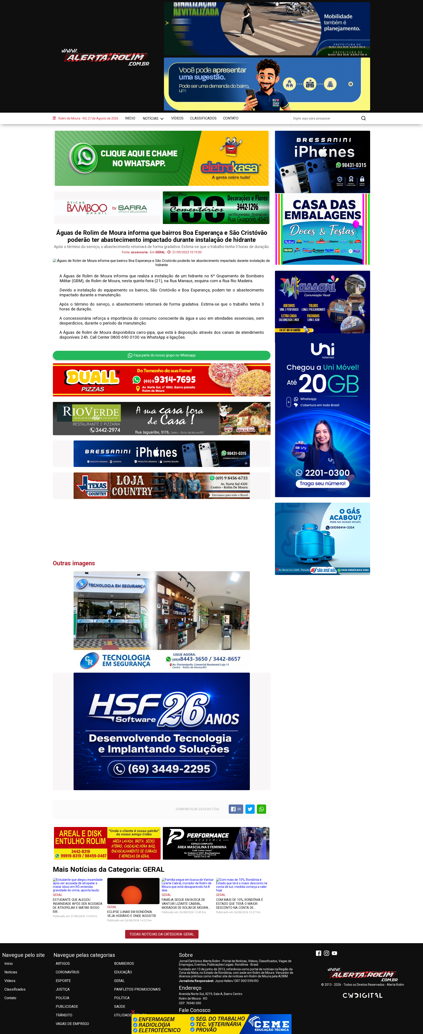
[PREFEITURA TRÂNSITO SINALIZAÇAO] (267, 28)
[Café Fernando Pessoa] (107, 843)
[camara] (267, 84)
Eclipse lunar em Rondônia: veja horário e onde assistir (131, 914)
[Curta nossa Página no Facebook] (319, 954)
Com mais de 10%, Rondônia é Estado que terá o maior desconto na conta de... (239, 904)
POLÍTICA (122, 998)
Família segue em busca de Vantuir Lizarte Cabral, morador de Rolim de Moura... (186, 904)
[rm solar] (162, 453)
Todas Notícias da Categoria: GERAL (162, 934)
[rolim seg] (162, 485)
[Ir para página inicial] (105, 57)
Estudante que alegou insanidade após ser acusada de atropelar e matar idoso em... (77, 906)
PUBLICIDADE (67, 1006)
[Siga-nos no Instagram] (327, 954)
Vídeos (177, 118)
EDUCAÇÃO (123, 972)
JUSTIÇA (63, 989)
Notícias (151, 118)
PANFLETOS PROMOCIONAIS (137, 989)
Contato (230, 118)
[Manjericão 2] (322, 307)
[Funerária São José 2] (107, 207)
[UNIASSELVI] (211, 1024)
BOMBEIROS (124, 963)
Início (130, 118)
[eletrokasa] (162, 158)
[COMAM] (322, 167)
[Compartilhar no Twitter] (250, 809)
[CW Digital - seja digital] (363, 995)
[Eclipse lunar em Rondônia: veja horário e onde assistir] (133, 890)
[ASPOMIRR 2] (216, 207)
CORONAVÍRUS (67, 972)
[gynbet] (322, 231)
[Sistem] (322, 415)
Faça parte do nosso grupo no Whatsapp (165, 355)
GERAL (57, 895)
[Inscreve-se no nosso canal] (335, 954)
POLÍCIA (62, 998)
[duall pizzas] (162, 379)
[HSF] (162, 731)
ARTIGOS (63, 963)
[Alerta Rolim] (362, 975)
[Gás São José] (322, 539)
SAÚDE (119, 1006)
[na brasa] (162, 418)
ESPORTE (63, 981)
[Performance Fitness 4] (216, 843)
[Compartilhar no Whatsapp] (261, 809)
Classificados (203, 118)
